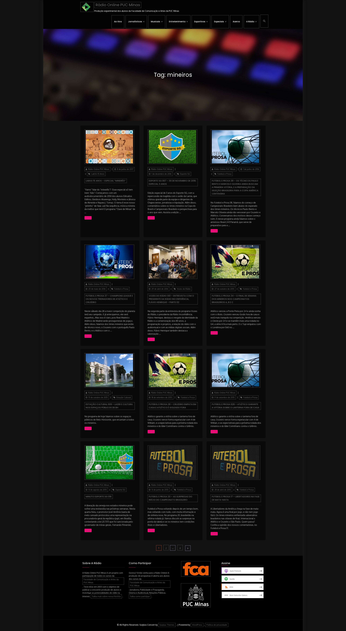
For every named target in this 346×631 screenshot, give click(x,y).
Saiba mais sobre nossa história (106, 596)
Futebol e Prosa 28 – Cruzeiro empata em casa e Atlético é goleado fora (172, 406)
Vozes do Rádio (184, 289)
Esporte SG (185, 174)
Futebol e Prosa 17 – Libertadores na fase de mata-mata (236, 498)
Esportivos (199, 21)
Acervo (236, 21)
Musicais (155, 21)
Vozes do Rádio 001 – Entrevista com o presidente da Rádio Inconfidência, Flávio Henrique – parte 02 (171, 299)
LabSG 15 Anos (97, 174)
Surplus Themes (166, 625)
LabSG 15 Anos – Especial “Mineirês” (106, 180)
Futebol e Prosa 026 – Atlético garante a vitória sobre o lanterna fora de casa (235, 406)
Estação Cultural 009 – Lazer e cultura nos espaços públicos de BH (109, 406)
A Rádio (250, 21)
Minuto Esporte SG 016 (99, 496)
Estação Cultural (124, 397)
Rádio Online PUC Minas (118, 5)
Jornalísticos (135, 21)
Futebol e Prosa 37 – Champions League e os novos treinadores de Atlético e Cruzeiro (109, 299)
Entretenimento (177, 21)
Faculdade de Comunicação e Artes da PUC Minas (101, 581)
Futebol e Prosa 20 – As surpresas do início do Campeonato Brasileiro (170, 498)
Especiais (219, 21)
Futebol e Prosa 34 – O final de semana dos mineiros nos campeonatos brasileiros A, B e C (234, 299)
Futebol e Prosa (224, 174)
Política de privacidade (216, 625)
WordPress (197, 625)
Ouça (88, 218)
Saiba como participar (140, 596)
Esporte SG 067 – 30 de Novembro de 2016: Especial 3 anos (172, 182)
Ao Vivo (118, 21)
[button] (264, 21)
